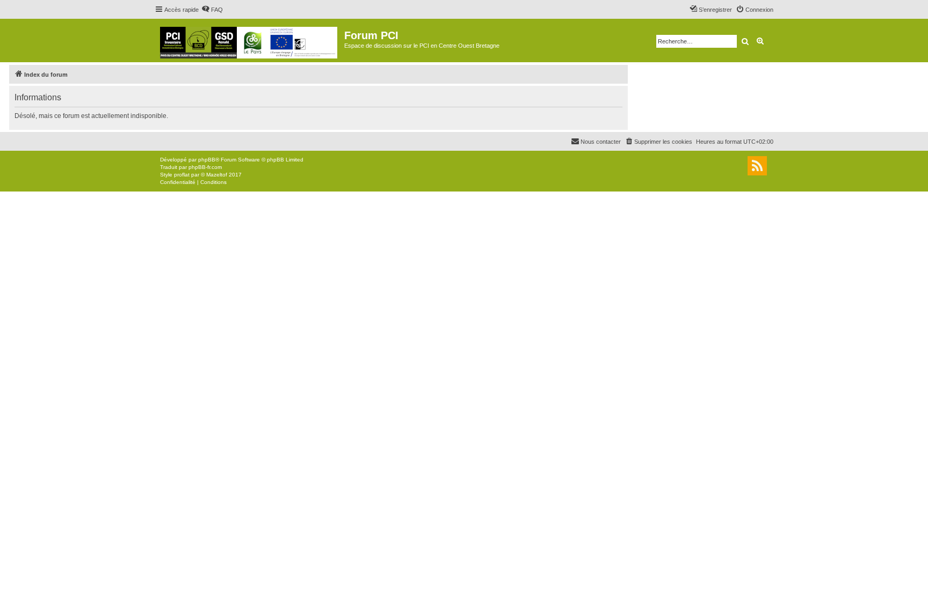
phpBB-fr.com (205, 167)
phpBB (206, 160)
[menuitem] (212, 9)
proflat (182, 175)
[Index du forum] (249, 40)
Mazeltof (216, 175)
